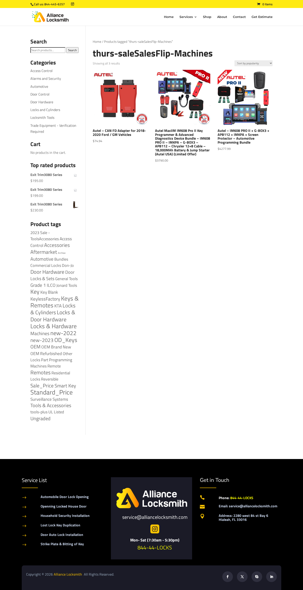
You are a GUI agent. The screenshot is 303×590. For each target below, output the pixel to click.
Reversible (49, 379)
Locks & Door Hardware (52, 315)
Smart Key (65, 385)
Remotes (40, 372)
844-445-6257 (54, 4)
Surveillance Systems (49, 399)
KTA (58, 305)
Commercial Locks (45, 265)
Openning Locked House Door (64, 506)
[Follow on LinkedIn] (271, 576)
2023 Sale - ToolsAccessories (44, 236)
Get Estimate (262, 17)
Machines (39, 333)
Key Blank (49, 292)
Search (72, 50)
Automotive (39, 86)
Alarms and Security (45, 78)
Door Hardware (41, 102)
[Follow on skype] (257, 576)
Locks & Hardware (53, 326)
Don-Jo (68, 265)
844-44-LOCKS (155, 547)
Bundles (61, 259)
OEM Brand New (56, 347)
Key (34, 291)
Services (186, 17)
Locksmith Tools (42, 117)
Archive (62, 253)
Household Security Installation (65, 515)
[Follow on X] (242, 576)
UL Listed (56, 412)
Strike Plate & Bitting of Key (62, 544)
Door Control (39, 94)
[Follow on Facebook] (227, 576)
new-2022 (63, 333)
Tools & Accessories (50, 405)
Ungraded (40, 418)
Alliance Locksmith (68, 574)
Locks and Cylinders (45, 109)
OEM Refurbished (46, 353)
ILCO (51, 285)
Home (169, 17)
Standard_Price (51, 392)
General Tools (66, 278)
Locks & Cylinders (52, 308)
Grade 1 (38, 285)
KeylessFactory (45, 298)
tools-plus (38, 412)
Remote (54, 366)
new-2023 (41, 340)
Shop (207, 17)
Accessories (57, 245)
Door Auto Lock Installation (62, 534)
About (222, 17)
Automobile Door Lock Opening (65, 496)
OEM (35, 346)
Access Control (41, 70)
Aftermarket (43, 252)
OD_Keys (65, 340)
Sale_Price (42, 385)
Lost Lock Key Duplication (60, 525)
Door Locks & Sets (52, 275)
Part (44, 360)
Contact (239, 17)
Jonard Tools (66, 285)
